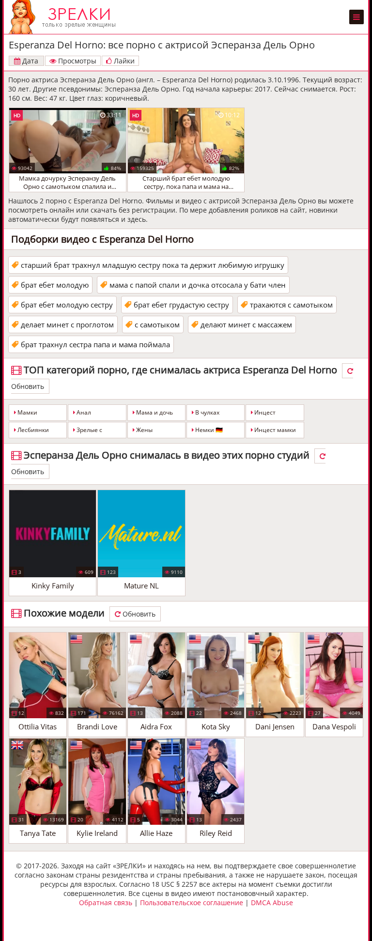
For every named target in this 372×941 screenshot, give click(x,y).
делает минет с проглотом (67, 324)
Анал (83, 412)
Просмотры (76, 60)
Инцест (264, 412)
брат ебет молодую (55, 285)
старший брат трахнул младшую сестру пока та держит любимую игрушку (152, 265)
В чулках (206, 412)
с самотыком (157, 324)
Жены (144, 430)
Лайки (123, 60)
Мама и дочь (154, 412)
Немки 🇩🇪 (208, 430)
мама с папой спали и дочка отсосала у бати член (197, 285)
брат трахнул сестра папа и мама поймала (95, 344)
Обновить (138, 613)
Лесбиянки (32, 430)
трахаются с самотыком (291, 304)
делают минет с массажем (246, 324)
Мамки (26, 412)
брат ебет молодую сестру (67, 304)
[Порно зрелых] (64, 17)
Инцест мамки (274, 430)
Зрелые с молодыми (88, 432)
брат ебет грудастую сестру (181, 304)
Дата (29, 60)
